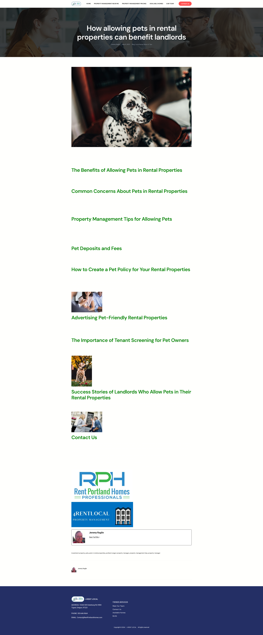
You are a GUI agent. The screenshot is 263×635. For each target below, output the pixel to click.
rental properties (121, 275)
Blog (133, 44)
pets (87, 553)
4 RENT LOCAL (91, 599)
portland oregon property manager (117, 553)
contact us (185, 4)
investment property (78, 553)
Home (88, 4)
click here (145, 466)
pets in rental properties (97, 553)
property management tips (139, 553)
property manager (154, 553)
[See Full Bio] (99, 537)
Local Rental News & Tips (143, 44)
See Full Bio (94, 537)
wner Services (121, 602)
